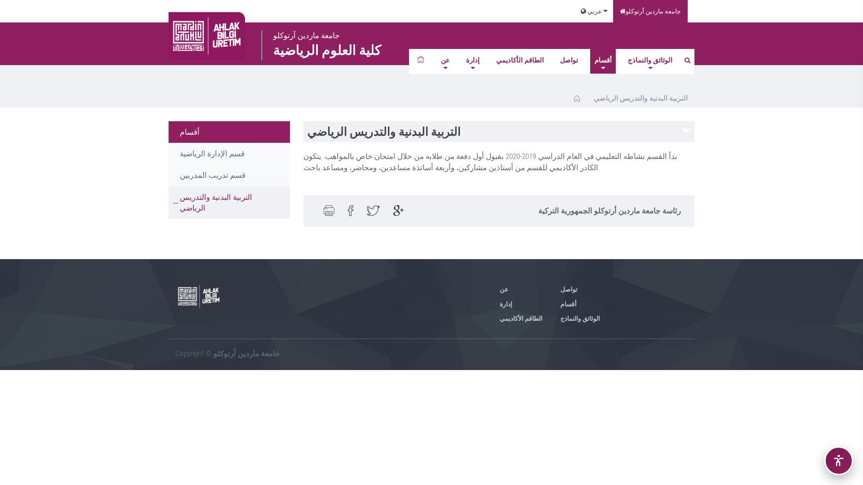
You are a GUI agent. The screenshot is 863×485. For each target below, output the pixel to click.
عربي (594, 11)
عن (445, 60)
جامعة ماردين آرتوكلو (653, 11)
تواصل (569, 60)
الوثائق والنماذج (650, 60)
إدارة (473, 60)
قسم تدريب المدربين (212, 175)
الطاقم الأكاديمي (520, 60)
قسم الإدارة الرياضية (212, 153)
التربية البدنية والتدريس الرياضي (216, 202)
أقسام (603, 60)
